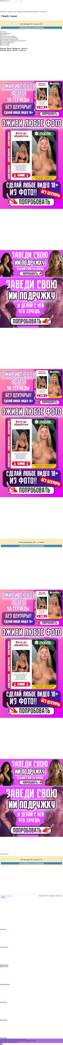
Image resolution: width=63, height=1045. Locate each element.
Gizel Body (3, 929)
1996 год (3, 897)
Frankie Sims (3, 1002)
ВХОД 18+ (6, 9)
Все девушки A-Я (12, 1042)
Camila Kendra (4, 947)
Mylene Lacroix (4, 966)
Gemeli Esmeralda (5, 984)
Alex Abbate (3, 1038)
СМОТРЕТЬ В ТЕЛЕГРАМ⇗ (31, 28)
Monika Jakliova (4, 965)
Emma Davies (3, 1020)
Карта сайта (3, 1042)
